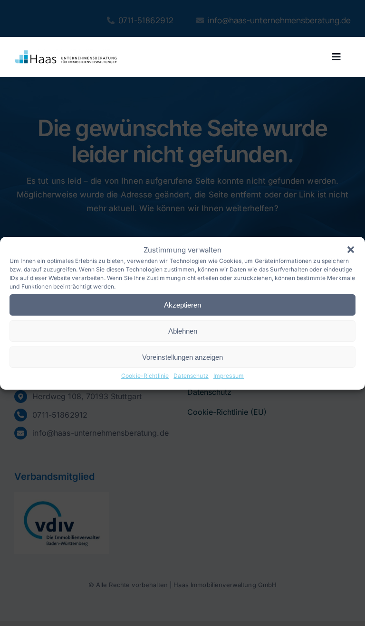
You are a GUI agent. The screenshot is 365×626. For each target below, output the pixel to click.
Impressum (228, 375)
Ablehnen (182, 331)
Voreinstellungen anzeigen (182, 357)
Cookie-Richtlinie (145, 375)
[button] (350, 249)
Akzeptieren (182, 305)
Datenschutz (191, 375)
